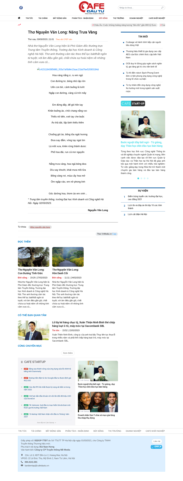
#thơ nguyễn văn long (40, 227)
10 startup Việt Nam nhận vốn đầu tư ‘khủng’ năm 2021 (46, 415)
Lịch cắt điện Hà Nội (137, 214)
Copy (114, 234)
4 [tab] (148, 178)
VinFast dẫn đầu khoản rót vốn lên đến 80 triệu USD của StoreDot (47, 397)
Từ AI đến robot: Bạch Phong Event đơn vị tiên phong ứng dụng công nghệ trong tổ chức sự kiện (144, 76)
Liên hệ (157, 441)
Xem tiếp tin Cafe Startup (46, 422)
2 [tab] (141, 178)
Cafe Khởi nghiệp (157, 18)
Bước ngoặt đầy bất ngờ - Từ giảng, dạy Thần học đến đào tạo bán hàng (96, 385)
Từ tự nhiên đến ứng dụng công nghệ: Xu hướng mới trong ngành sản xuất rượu (143, 88)
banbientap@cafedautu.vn (37, 465)
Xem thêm (68, 353)
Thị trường (118, 18)
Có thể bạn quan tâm (32, 315)
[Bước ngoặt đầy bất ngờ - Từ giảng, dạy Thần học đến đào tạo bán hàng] (98, 373)
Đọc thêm (24, 241)
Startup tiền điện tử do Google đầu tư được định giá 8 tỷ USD (47, 379)
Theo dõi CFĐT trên (64, 39)
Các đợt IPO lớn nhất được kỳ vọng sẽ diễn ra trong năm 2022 (47, 388)
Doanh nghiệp (136, 18)
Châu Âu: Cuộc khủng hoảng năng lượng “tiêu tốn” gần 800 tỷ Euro (118, 25)
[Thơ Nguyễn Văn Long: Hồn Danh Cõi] (68, 256)
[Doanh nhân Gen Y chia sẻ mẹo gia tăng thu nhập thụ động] (98, 404)
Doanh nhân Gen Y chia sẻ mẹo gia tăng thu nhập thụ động (96, 416)
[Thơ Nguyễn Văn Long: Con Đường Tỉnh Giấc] (33, 256)
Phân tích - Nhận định (82, 18)
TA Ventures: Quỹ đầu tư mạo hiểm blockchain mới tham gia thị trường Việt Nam (47, 406)
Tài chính (42, 18)
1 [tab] (138, 178)
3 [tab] (144, 178)
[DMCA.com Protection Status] (156, 447)
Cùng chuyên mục (30, 346)
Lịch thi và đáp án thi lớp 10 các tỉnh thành (145, 207)
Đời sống (103, 18)
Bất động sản (59, 18)
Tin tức (29, 18)
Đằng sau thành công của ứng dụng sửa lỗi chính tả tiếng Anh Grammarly (47, 370)
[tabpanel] (143, 143)
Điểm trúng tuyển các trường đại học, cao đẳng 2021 (145, 198)
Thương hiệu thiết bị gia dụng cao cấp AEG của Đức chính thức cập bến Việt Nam (143, 54)
